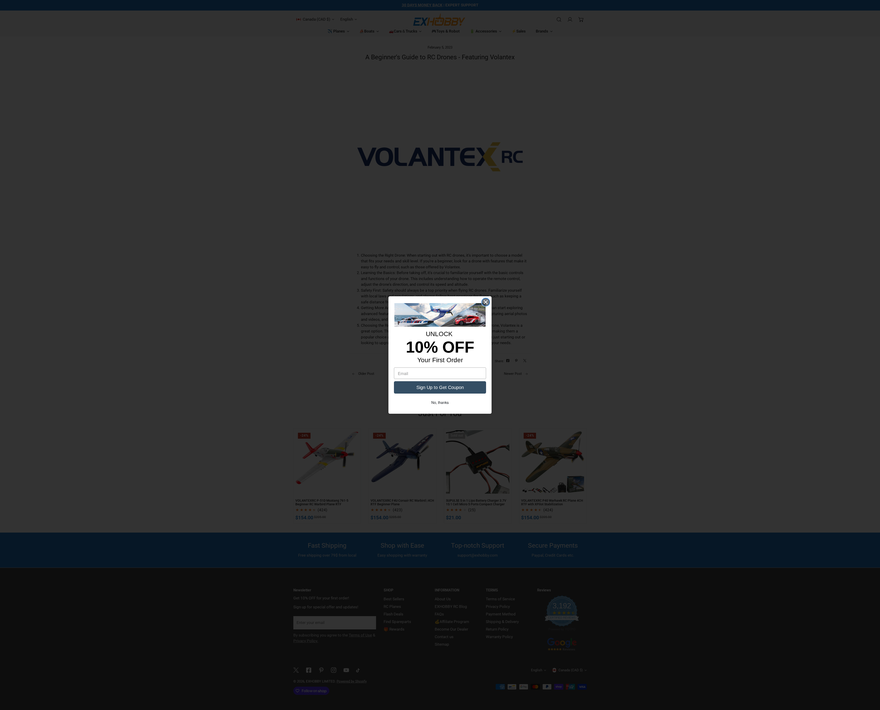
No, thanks (440, 402)
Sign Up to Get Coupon (440, 387)
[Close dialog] (486, 302)
